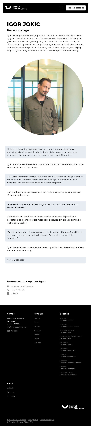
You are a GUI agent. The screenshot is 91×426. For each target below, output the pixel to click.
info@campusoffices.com (17, 327)
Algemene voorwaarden (16, 420)
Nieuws (36, 335)
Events (36, 339)
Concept (37, 318)
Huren (36, 322)
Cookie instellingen (47, 420)
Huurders (37, 330)
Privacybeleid (33, 420)
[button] (61, 8)
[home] (16, 8)
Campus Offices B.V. (15, 318)
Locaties (37, 326)
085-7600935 (12, 331)
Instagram (11, 392)
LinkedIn (10, 388)
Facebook (11, 396)
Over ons (37, 343)
